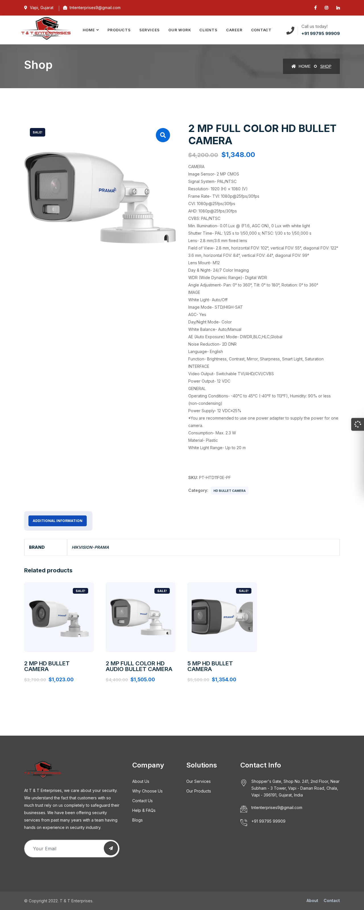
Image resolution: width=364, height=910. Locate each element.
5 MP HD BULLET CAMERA (210, 666)
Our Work (179, 30)
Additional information (57, 521)
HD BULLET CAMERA (230, 491)
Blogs (137, 820)
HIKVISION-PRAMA (90, 547)
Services (149, 30)
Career (234, 30)
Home (89, 30)
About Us (140, 781)
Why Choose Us (147, 791)
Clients (208, 30)
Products (119, 30)
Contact (261, 30)
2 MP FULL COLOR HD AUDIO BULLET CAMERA (139, 666)
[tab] (57, 520)
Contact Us (142, 800)
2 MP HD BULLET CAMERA (47, 666)
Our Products (198, 791)
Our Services (198, 781)
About (312, 900)
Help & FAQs (144, 810)
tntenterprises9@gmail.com (276, 807)
